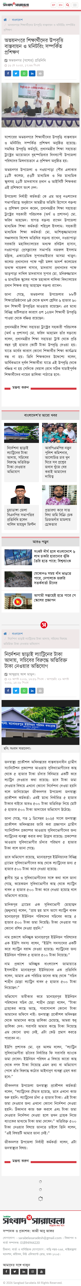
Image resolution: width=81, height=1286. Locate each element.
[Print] (40, 73)
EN (60, 5)
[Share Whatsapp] (24, 73)
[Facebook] (6, 1272)
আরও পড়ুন (40, 542)
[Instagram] (32, 1272)
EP (53, 5)
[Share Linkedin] (32, 73)
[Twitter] (15, 1272)
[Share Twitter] (16, 73)
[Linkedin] (24, 1272)
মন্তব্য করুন (20, 387)
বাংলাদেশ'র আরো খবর (40, 415)
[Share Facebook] (8, 73)
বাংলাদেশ (17, 20)
